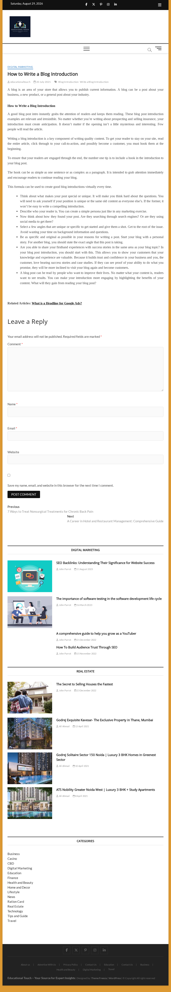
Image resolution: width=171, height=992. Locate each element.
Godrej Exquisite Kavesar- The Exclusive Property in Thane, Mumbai (104, 720)
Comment (15, 344)
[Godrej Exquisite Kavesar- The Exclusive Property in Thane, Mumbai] (30, 733)
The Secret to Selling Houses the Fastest (84, 684)
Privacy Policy (70, 964)
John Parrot (65, 569)
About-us (25, 964)
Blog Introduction (68, 81)
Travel (12, 921)
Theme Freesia (99, 978)
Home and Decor (19, 887)
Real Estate (16, 906)
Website (13, 452)
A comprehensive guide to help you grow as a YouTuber (96, 633)
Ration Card (16, 901)
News (11, 897)
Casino (12, 858)
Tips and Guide (18, 916)
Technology (15, 911)
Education (14, 873)
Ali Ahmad (64, 726)
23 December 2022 (86, 690)
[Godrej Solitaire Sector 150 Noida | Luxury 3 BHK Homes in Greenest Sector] (30, 768)
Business (14, 854)
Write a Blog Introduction (94, 81)
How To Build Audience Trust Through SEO (86, 647)
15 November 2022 (86, 653)
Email (12, 428)
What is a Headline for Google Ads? (57, 303)
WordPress (115, 978)
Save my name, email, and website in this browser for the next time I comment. (61, 485)
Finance (13, 878)
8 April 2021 (81, 796)
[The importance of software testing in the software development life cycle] (30, 612)
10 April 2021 (82, 766)
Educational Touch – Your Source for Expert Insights (41, 978)
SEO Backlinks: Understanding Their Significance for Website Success (105, 563)
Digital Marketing (20, 66)
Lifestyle (14, 892)
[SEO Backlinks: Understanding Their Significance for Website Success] (30, 576)
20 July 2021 (43, 81)
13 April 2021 (82, 726)
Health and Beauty (20, 882)
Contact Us (91, 964)
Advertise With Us (47, 964)
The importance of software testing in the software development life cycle (109, 598)
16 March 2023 (84, 605)
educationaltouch (20, 81)
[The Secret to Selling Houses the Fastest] (30, 697)
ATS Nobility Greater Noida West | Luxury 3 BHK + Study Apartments (105, 789)
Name (13, 404)
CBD (11, 863)
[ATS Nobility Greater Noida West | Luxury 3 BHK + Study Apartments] (30, 803)
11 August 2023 (84, 569)
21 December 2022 (86, 639)
